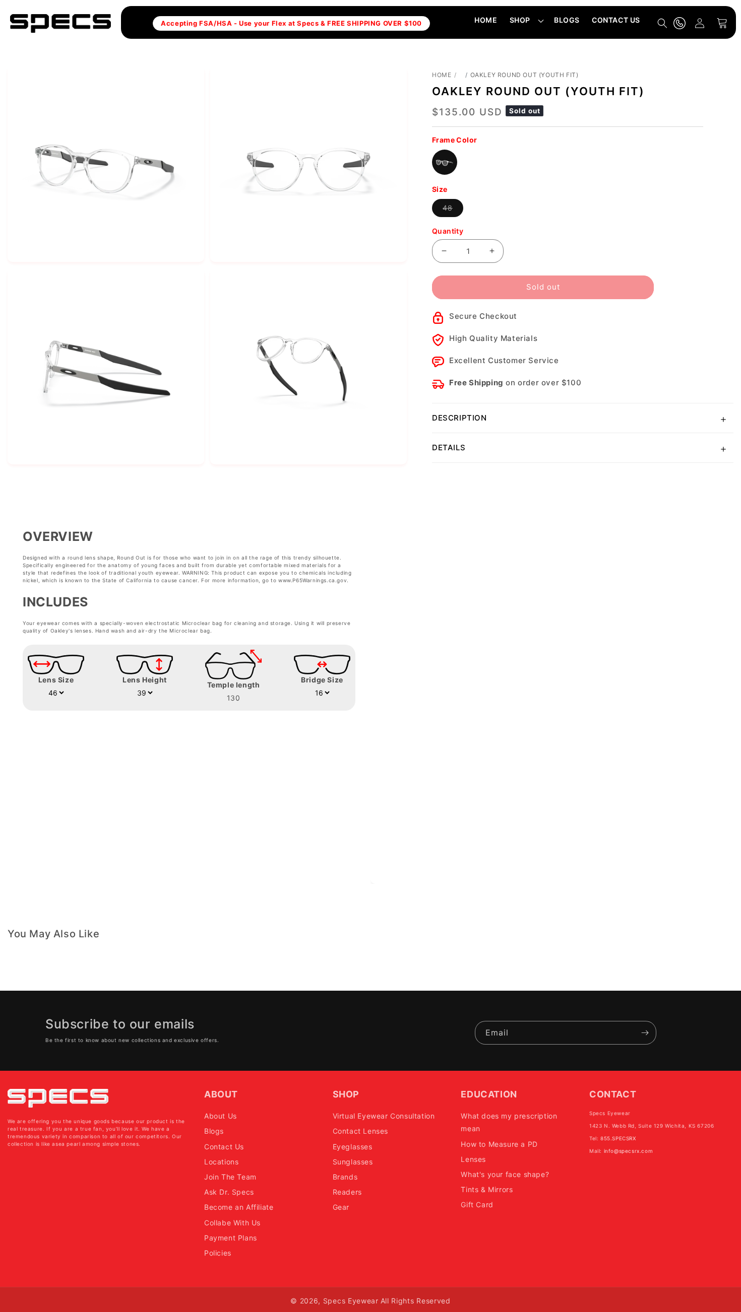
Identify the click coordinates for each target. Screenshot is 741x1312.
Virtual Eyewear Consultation (384, 1116)
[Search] (662, 23)
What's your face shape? (505, 1174)
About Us (220, 1116)
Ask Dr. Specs (229, 1192)
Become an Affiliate (238, 1207)
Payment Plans (230, 1237)
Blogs (214, 1131)
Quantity (447, 231)
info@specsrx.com (628, 1151)
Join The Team (230, 1176)
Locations (221, 1161)
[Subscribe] (645, 1033)
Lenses (473, 1159)
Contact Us (224, 1146)
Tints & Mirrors (487, 1189)
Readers (347, 1192)
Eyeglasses (353, 1146)
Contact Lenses (360, 1131)
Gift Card (477, 1204)
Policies (217, 1253)
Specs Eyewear (351, 1300)
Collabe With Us (232, 1222)
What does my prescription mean (509, 1122)
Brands (345, 1176)
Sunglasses (353, 1161)
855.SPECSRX (618, 1138)
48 (453, 210)
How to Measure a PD (499, 1144)
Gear (341, 1207)
